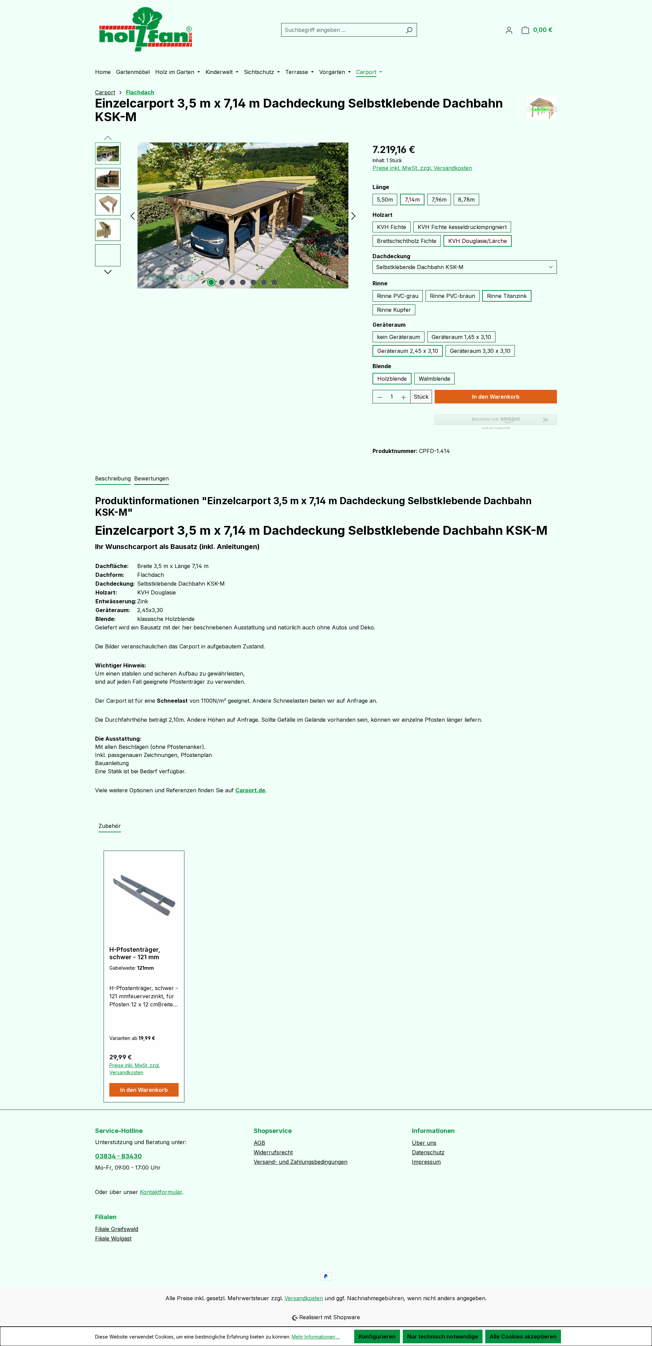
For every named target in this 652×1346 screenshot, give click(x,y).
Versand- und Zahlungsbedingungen (300, 1161)
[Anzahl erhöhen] (404, 396)
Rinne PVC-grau (397, 295)
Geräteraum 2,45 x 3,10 (407, 350)
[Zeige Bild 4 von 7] (243, 282)
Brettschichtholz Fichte (406, 241)
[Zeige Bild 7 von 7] (274, 282)
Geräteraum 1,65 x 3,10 (461, 337)
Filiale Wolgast (113, 1238)
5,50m (385, 199)
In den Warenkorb (496, 396)
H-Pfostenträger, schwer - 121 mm (134, 953)
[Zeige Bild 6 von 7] (264, 282)
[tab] (113, 479)
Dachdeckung (391, 256)
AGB (259, 1142)
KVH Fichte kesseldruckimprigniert (462, 227)
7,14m (412, 199)
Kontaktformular (161, 1192)
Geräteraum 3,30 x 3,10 (480, 350)
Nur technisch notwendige (442, 1336)
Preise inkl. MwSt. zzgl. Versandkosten (422, 168)
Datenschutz (428, 1152)
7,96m (439, 199)
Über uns (424, 1142)
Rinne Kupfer (394, 309)
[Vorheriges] (132, 216)
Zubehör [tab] (109, 825)
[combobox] (341, 30)
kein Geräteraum (398, 337)
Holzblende (392, 378)
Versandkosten (304, 1298)
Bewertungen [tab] (151, 478)
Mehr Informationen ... (316, 1337)
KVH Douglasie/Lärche (477, 241)
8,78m (466, 199)
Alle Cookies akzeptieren (523, 1336)
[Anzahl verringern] (380, 396)
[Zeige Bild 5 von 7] (253, 282)
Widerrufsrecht (273, 1152)
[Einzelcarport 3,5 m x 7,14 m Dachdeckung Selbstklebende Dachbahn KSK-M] (243, 215)
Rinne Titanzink (507, 295)
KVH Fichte (391, 227)
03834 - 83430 (118, 1156)
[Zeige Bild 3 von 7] (232, 282)
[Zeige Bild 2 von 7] (221, 282)
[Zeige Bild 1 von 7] (211, 282)
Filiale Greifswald (116, 1229)
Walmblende (434, 378)
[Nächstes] (353, 216)
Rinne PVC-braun (452, 295)
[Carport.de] (542, 112)
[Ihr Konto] (509, 30)
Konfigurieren (377, 1336)
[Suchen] (409, 30)
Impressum (426, 1161)
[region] (227, 215)
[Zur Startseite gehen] (146, 28)
